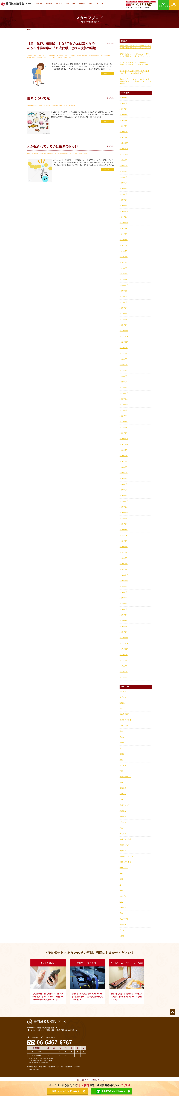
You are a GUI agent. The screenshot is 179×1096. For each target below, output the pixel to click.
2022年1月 (124, 387)
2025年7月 (124, 171)
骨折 (121, 879)
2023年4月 (124, 314)
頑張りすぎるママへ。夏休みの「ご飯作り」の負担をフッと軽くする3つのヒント (135, 55)
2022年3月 (124, 376)
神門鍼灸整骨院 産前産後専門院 (37, 1067)
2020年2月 (124, 490)
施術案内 (49, 3)
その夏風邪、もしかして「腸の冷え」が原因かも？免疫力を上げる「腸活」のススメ (135, 47)
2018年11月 (124, 575)
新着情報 (107, 55)
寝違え (67, 55)
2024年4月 (124, 257)
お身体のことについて (43, 57)
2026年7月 (124, 103)
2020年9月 (124, 450)
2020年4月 (124, 478)
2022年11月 (124, 336)
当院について (70, 3)
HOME (29, 29)
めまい (45, 55)
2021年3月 (124, 422)
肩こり (122, 828)
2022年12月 (124, 331)
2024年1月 (124, 274)
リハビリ (123, 896)
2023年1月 (124, 325)
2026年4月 (124, 120)
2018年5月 (124, 609)
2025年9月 (124, 160)
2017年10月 (124, 649)
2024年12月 (124, 211)
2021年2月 (124, 427)
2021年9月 (124, 410)
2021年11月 (124, 399)
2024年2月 (124, 268)
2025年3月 (124, 194)
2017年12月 (124, 638)
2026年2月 (124, 132)
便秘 (65, 57)
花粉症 (73, 55)
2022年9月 (124, 348)
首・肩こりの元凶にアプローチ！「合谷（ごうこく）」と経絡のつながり (134, 72)
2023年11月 (124, 285)
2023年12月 (124, 279)
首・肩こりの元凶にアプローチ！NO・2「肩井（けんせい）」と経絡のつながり (134, 63)
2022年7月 (124, 359)
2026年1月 (124, 137)
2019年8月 (124, 524)
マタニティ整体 (125, 720)
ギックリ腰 (124, 725)
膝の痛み (123, 765)
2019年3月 (124, 552)
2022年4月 (124, 370)
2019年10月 (124, 513)
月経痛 (60, 57)
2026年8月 (124, 98)
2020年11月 (124, 439)
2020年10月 (124, 444)
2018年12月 (124, 569)
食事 (65, 105)
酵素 (60, 105)
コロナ (122, 799)
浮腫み (29, 55)
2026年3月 (124, 126)
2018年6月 (124, 603)
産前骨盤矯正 (124, 714)
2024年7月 (124, 240)
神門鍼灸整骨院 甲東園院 (73, 1067)
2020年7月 (124, 461)
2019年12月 (124, 501)
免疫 (39, 55)
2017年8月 (124, 660)
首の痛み (123, 794)
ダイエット (73, 153)
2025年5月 (124, 183)
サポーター (124, 868)
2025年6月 (124, 177)
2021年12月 (124, 393)
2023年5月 (124, 308)
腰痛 (35, 55)
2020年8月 (124, 456)
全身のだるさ (51, 153)
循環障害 (123, 816)
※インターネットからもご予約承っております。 (41, 1059)
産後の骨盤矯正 (82, 55)
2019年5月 (124, 541)
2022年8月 (124, 353)
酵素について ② (38, 98)
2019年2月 (124, 558)
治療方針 (39, 3)
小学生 (122, 708)
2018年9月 (124, 586)
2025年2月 (124, 200)
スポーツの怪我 (125, 839)
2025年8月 (124, 166)
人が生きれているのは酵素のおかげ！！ (56, 146)
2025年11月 (124, 149)
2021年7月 (124, 416)
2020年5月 (124, 473)
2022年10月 (124, 342)
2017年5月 (124, 677)
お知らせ (59, 3)
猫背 (54, 57)
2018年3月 (124, 621)
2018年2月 (124, 626)
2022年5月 (124, 365)
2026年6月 (124, 109)
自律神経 (52, 55)
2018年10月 (124, 581)
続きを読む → (108, 73)
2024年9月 (124, 228)
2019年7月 (124, 530)
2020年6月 (124, 467)
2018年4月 (124, 615)
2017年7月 (124, 666)
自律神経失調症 (94, 55)
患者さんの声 (124, 805)
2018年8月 (124, 592)
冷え (70, 57)
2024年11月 (124, 217)
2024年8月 (124, 234)
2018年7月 (124, 598)
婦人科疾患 (31, 57)
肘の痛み (123, 811)
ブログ (90, 3)
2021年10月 (124, 405)
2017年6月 (124, 672)
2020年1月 (124, 495)
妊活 (121, 902)
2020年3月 (124, 484)
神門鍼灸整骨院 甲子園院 (56, 1067)
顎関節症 (123, 833)
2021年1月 (124, 433)
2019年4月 (124, 547)
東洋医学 (60, 55)
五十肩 (122, 930)
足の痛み (123, 691)
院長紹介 (82, 3)
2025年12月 (124, 143)
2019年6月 (124, 535)
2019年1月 (124, 564)
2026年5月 (124, 115)
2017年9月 (124, 655)
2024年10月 (124, 223)
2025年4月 (124, 188)
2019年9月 (124, 518)
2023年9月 (124, 296)
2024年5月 (124, 251)
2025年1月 (124, 206)
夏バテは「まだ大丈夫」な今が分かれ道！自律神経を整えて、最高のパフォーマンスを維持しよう (135, 81)
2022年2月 (124, 382)
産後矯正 (123, 851)
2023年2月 (124, 319)
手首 (121, 913)
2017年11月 (124, 643)
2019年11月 (124, 507)
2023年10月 (124, 291)
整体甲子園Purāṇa (33, 1069)
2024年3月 (124, 262)
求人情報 (100, 3)
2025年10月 (124, 154)
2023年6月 (124, 302)
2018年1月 (124, 632)
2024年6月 (124, 245)
